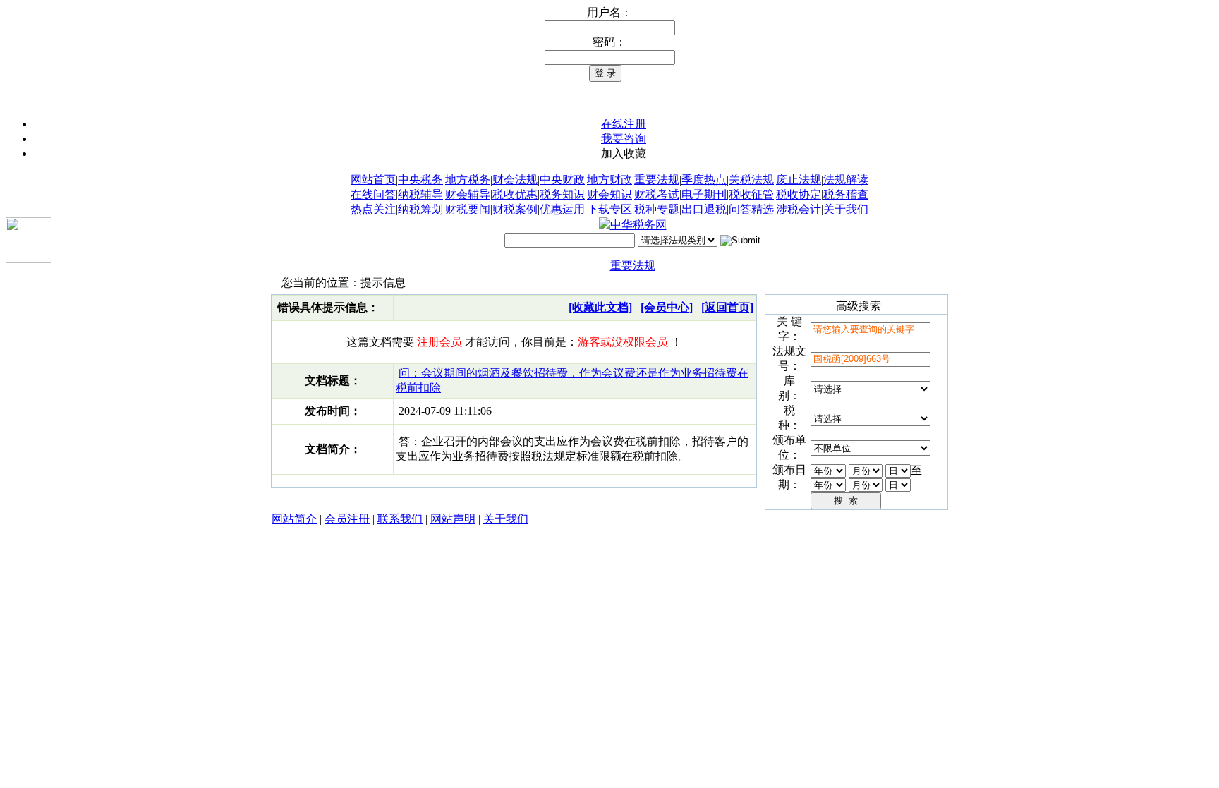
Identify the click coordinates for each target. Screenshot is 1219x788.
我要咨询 (623, 139)
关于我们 (845, 209)
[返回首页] (727, 307)
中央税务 (420, 180)
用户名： (609, 12)
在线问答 (373, 194)
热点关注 (373, 209)
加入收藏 (623, 153)
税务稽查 (845, 194)
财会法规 (515, 180)
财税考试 (656, 194)
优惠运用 (562, 209)
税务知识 (562, 194)
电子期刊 (704, 194)
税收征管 (751, 194)
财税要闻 (467, 209)
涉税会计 (798, 209)
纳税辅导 (420, 194)
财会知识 (609, 194)
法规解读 (845, 180)
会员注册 (347, 519)
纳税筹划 (420, 209)
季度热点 (704, 180)
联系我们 (400, 519)
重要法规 (656, 180)
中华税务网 (638, 225)
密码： (609, 42)
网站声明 (452, 519)
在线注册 (623, 124)
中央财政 (562, 180)
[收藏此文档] (600, 307)
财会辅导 (467, 194)
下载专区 (609, 209)
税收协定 (798, 194)
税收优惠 (515, 194)
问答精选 (751, 209)
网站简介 (294, 519)
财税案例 (515, 209)
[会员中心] (667, 307)
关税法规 (751, 180)
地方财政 (609, 180)
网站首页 (373, 180)
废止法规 (798, 180)
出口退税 (704, 209)
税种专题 (656, 209)
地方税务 (467, 180)
